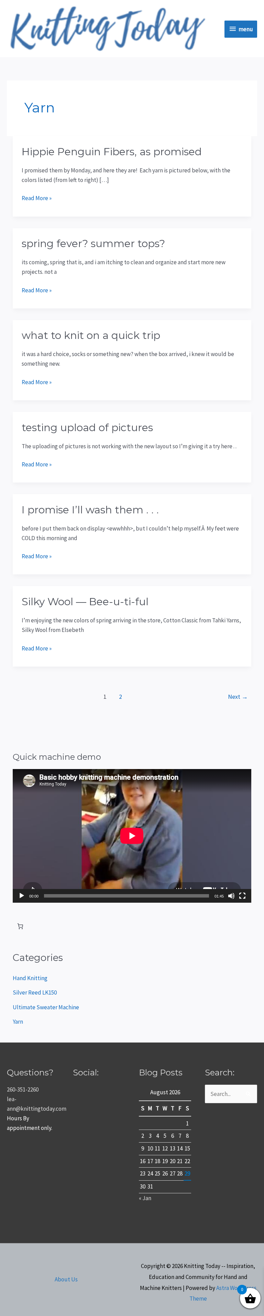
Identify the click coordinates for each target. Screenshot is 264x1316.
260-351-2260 (22, 1089)
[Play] (21, 895)
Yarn (18, 1021)
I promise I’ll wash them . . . (90, 509)
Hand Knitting (30, 978)
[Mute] (231, 895)
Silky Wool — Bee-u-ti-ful (85, 601)
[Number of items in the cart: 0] (20, 926)
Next (238, 696)
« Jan (145, 1198)
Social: (86, 1072)
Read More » (37, 197)
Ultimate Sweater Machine (46, 1007)
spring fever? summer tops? (93, 243)
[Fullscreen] (242, 895)
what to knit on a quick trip (91, 335)
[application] (132, 836)
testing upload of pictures (87, 427)
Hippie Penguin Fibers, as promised (112, 151)
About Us (66, 1279)
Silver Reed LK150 (35, 992)
